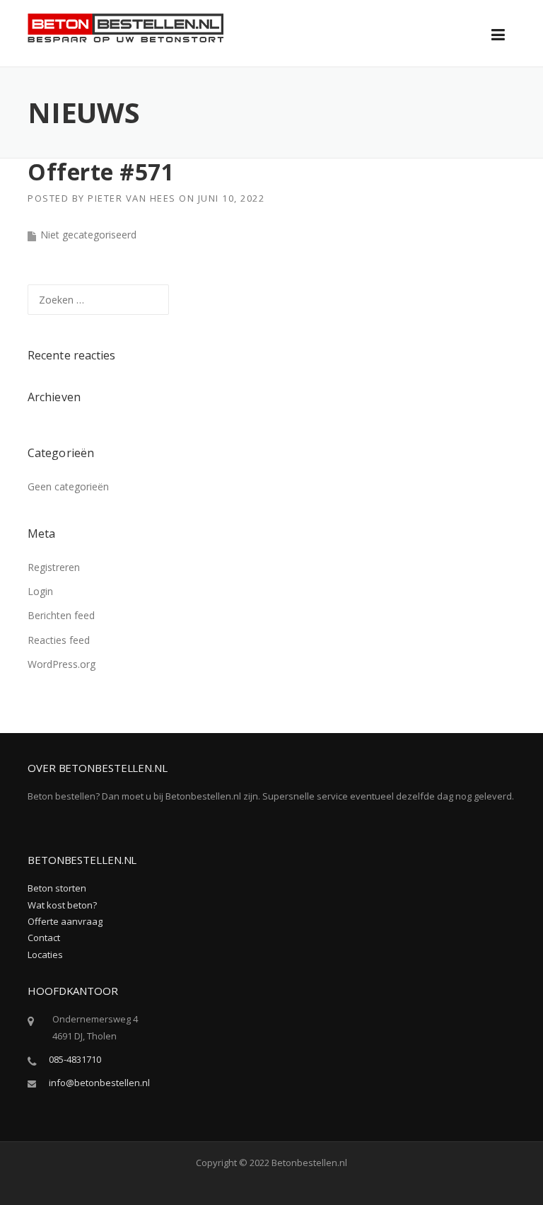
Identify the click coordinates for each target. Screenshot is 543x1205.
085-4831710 (75, 1059)
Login (40, 591)
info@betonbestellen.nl (99, 1082)
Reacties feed (59, 640)
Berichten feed (61, 615)
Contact (44, 937)
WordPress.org (61, 664)
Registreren (54, 567)
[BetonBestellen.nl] (126, 26)
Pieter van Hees (132, 198)
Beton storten (57, 888)
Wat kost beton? (62, 905)
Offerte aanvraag (65, 921)
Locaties (45, 954)
